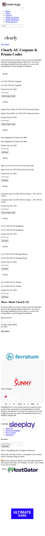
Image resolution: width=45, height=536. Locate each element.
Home (8, 11)
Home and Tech (11, 22)
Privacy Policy (11, 433)
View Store (5, 44)
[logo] (11, 7)
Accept (11, 469)
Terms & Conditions (13, 430)
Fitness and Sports (12, 17)
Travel (8, 13)
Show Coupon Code (8, 96)
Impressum (10, 435)
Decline (4, 469)
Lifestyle (9, 15)
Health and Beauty (12, 20)
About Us (9, 428)
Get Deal (5, 152)
